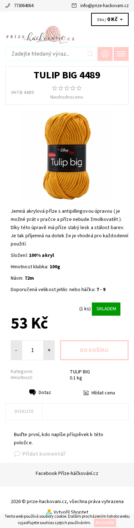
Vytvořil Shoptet (71, 512)
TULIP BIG (80, 372)
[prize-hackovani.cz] (67, 35)
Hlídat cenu (103, 393)
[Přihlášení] (105, 54)
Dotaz (45, 392)
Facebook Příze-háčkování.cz (67, 473)
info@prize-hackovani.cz (104, 5)
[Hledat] (90, 54)
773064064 (23, 5)
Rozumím (105, 523)
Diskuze (24, 411)
